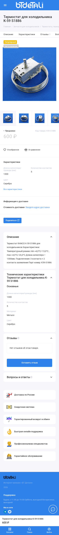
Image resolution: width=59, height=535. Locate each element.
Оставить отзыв (29, 362)
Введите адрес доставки (38, 207)
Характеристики (27, 34)
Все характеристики (12, 189)
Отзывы (45, 34)
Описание (8, 34)
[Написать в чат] (53, 509)
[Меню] (5, 5)
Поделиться (11, 220)
